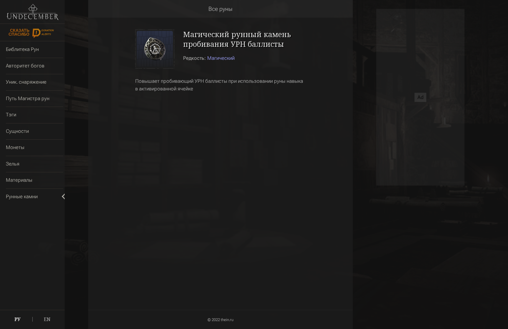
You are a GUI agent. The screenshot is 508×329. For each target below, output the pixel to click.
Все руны (220, 8)
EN (47, 319)
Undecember (32, 12)
